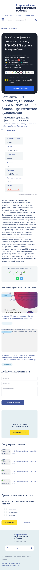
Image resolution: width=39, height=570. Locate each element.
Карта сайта (8, 15)
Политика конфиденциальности (11, 563)
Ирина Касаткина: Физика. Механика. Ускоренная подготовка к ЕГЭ (17, 317)
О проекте (18, 15)
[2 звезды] (19, 272)
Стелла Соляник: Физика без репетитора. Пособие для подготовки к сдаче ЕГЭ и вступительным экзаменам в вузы (19, 357)
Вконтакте (12, 509)
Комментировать (13, 402)
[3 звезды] (26, 272)
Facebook (11, 515)
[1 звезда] (12, 272)
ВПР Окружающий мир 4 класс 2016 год (25, 482)
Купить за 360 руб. (13, 190)
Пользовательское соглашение (10, 565)
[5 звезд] (23, 274)
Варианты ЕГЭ (6, 295)
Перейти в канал (19, 432)
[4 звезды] (16, 274)
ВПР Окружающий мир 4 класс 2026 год (25, 452)
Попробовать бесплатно (19, 88)
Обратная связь (29, 15)
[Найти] (36, 21)
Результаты (27, 522)
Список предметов (15, 548)
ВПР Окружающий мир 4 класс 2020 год (25, 472)
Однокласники (13, 512)
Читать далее (7, 323)
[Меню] (3, 19)
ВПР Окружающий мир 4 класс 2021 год (25, 462)
